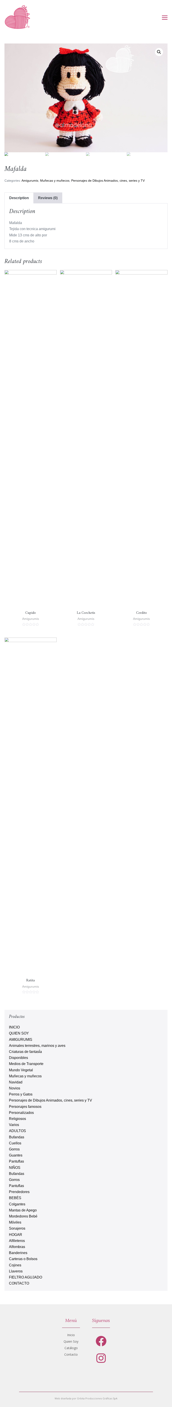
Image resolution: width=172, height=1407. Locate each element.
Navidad (15, 1082)
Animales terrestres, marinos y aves (37, 1046)
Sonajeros (17, 1228)
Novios (14, 1088)
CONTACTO (19, 1283)
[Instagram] (101, 1358)
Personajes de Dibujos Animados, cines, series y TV (108, 180)
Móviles (15, 1222)
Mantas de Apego (23, 1210)
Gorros (14, 1149)
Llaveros (16, 1271)
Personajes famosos (25, 1107)
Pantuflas (16, 1161)
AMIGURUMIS (20, 1039)
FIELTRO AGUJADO (25, 1277)
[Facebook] (101, 1341)
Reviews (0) (48, 198)
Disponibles (18, 1058)
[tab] (18, 197)
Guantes (15, 1155)
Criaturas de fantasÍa (25, 1052)
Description (19, 198)
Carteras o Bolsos (23, 1259)
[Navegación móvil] (165, 17)
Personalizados (21, 1113)
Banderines (18, 1253)
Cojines (15, 1265)
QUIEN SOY (19, 1033)
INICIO (14, 1027)
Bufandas (16, 1137)
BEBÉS (15, 1198)
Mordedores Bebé (23, 1216)
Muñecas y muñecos (54, 180)
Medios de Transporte (26, 1064)
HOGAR (15, 1235)
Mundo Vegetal (21, 1070)
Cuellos (15, 1143)
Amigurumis (30, 180)
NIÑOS (14, 1168)
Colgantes (17, 1204)
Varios (14, 1125)
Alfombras (17, 1247)
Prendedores (19, 1192)
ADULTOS (17, 1131)
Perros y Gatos (20, 1094)
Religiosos (17, 1119)
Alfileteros (17, 1241)
